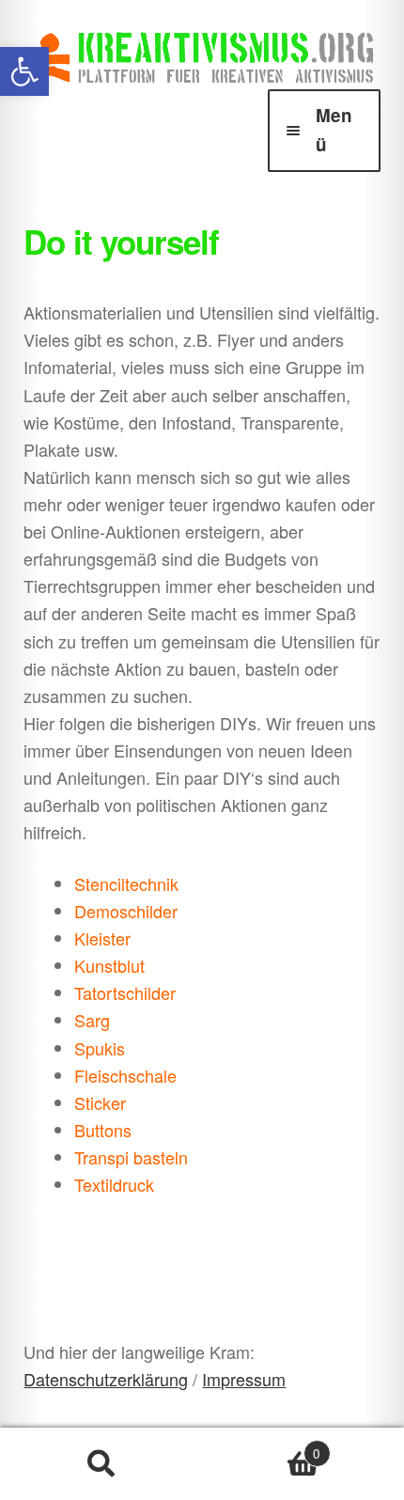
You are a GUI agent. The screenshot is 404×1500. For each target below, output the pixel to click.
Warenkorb (261, 1446)
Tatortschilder (125, 992)
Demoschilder (126, 910)
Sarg (92, 1020)
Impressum (244, 1379)
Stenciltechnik (126, 883)
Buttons (103, 1129)
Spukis (99, 1048)
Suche (101, 1464)
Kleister (102, 938)
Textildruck (114, 1184)
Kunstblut (109, 965)
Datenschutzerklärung (105, 1379)
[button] (24, 71)
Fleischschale (125, 1075)
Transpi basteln (131, 1157)
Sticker (100, 1102)
